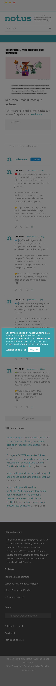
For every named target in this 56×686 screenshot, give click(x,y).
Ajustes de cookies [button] (16, 349)
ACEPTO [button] (34, 350)
